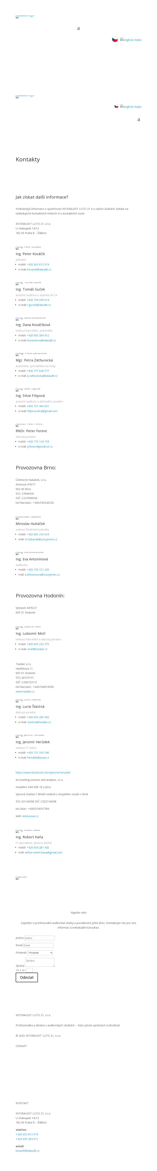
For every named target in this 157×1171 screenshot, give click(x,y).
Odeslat (27, 977)
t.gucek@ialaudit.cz (39, 305)
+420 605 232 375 (37, 644)
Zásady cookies (25, 1093)
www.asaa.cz (30, 816)
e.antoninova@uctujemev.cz (42, 574)
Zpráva (20, 965)
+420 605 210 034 (37, 534)
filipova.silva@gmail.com (42, 411)
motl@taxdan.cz (37, 649)
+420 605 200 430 (37, 717)
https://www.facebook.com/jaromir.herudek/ (43, 772)
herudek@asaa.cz (38, 757)
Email (19, 945)
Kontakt (20, 1079)
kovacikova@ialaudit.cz (41, 340)
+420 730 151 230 (37, 569)
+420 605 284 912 (37, 335)
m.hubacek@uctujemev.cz (40, 539)
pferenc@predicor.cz (40, 446)
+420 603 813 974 (37, 264)
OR (18, 1084)
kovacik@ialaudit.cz (39, 269)
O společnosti (24, 1061)
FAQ (18, 1074)
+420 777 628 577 (37, 371)
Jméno (20, 938)
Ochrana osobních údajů (31, 1088)
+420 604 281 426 (37, 847)
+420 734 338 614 (37, 300)
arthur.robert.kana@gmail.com (43, 852)
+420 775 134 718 (37, 441)
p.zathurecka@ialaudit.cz (42, 376)
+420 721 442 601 (37, 406)
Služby (20, 1065)
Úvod (19, 1056)
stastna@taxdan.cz (39, 722)
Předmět (21, 952)
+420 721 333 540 (37, 752)
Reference (22, 1070)
